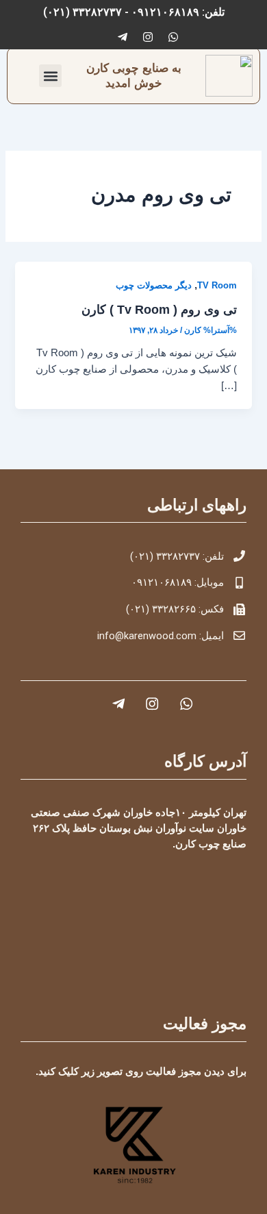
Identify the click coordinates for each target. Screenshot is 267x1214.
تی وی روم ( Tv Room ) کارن (159, 309)
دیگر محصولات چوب (154, 285)
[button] (50, 75)
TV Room (217, 285)
